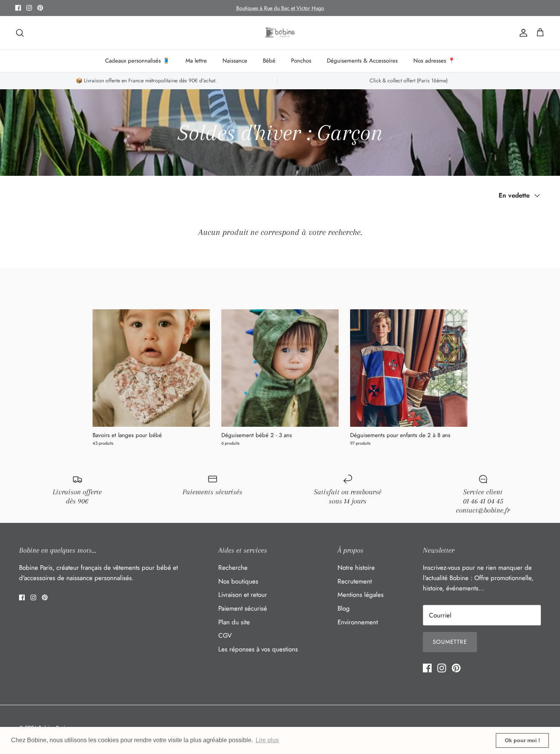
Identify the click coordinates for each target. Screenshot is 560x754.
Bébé (269, 60)
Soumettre (450, 642)
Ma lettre (196, 60)
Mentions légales (361, 594)
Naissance (234, 60)
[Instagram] (29, 8)
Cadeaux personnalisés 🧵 (137, 60)
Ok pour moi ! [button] (522, 740)
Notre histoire (356, 567)
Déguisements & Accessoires (362, 60)
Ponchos (301, 60)
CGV (225, 635)
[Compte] (522, 32)
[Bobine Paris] (280, 33)
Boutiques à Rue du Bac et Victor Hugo (280, 8)
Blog (344, 608)
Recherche (233, 567)
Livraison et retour (242, 594)
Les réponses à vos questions (258, 649)
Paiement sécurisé (242, 608)
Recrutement (355, 581)
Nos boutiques (238, 581)
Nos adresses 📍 (434, 60)
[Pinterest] (40, 8)
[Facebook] (18, 8)
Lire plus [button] (267, 740)
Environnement (358, 622)
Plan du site (234, 622)
